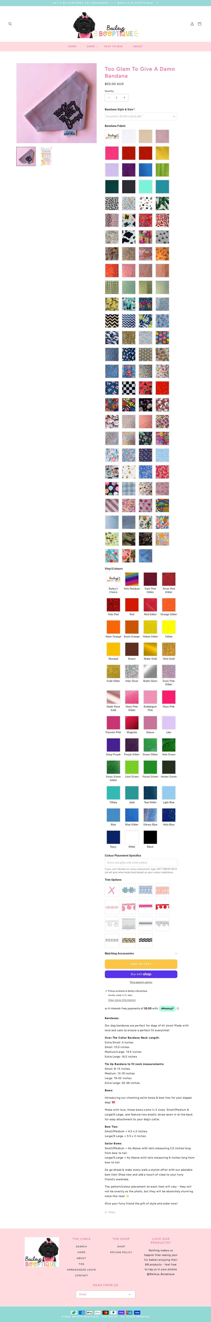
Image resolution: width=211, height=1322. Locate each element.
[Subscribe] (129, 1294)
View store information (122, 1000)
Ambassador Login (81, 1269)
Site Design (110, 1316)
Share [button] (112, 1212)
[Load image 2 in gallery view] (46, 156)
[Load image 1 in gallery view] (25, 156)
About (81, 1258)
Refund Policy (121, 1252)
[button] (10, 23)
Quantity (109, 91)
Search (81, 1246)
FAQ (81, 1264)
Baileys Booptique (85, 1316)
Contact (81, 1275)
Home (81, 1252)
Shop (121, 1246)
